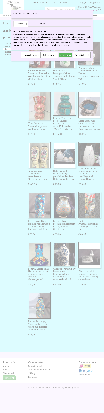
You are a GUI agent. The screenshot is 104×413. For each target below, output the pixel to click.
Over (42, 23)
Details (33, 23)
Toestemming (21, 23)
